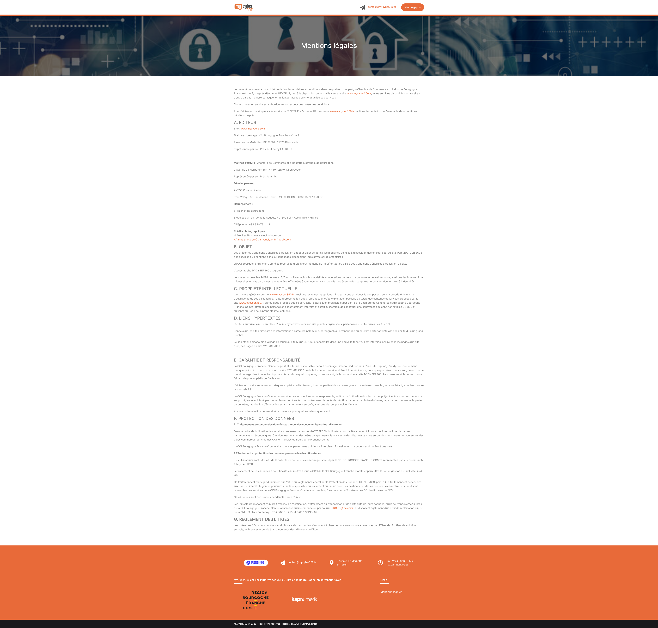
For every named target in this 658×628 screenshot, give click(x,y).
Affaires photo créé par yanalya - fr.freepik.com (262, 239)
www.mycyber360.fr (359, 93)
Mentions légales (391, 592)
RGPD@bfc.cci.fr (343, 508)
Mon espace (413, 7)
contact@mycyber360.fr (382, 6)
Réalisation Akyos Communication (299, 624)
